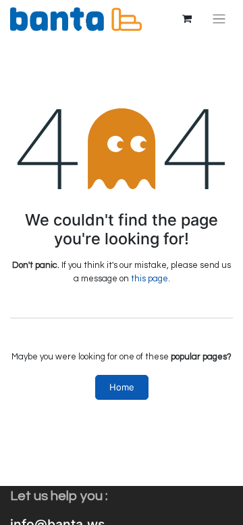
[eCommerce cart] (187, 19)
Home (121, 387)
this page (149, 278)
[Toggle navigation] (219, 19)
